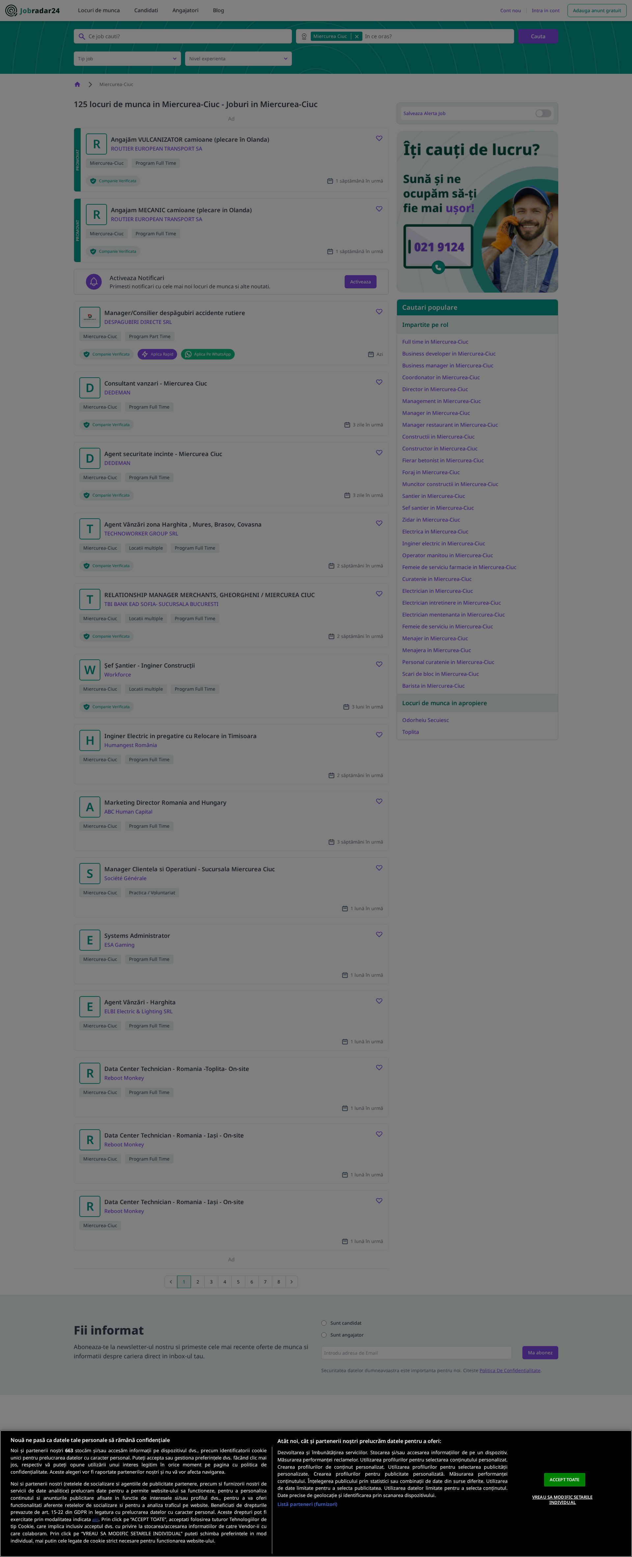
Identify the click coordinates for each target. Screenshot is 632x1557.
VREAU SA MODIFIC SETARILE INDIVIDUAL (562, 1499)
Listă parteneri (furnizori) (307, 1504)
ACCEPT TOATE (565, 1480)
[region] (316, 1493)
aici (95, 1519)
